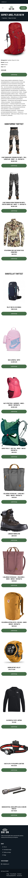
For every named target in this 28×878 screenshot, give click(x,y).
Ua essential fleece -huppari (14, 720)
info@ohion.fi (3, 1)
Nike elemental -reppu (14, 360)
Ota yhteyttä (13, 874)
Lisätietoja (14, 74)
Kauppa (23, 8)
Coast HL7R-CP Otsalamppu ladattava (14, 763)
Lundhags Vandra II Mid (14, 534)
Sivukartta (19, 875)
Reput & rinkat (12, 18)
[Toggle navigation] (2, 8)
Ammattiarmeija (7, 849)
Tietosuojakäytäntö (11, 875)
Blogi (4, 855)
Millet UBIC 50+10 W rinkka (14, 307)
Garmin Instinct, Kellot (14, 667)
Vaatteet (4, 18)
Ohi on (5, 847)
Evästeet (19, 874)
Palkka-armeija (7, 852)
